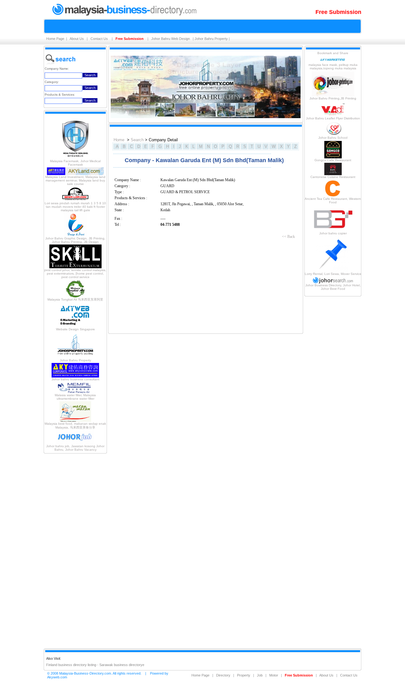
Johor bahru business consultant (75, 379)
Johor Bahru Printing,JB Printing (332, 98)
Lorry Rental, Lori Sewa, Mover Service (333, 274)
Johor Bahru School (332, 137)
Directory (223, 675)
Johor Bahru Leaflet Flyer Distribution (333, 118)
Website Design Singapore (75, 329)
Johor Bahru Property (211, 39)
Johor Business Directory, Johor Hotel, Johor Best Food (333, 286)
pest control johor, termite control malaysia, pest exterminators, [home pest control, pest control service (75, 273)
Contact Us (99, 39)
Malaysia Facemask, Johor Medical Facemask (75, 162)
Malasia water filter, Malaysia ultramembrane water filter (75, 396)
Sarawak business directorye (121, 665)
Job (260, 675)
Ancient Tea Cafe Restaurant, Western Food (333, 200)
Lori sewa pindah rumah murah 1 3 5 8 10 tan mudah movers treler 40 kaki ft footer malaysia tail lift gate (75, 206)
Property (243, 675)
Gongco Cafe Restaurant (333, 160)
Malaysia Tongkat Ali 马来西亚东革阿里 (75, 299)
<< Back (288, 236)
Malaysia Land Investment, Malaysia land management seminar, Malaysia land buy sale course (75, 180)
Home (119, 139)
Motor (273, 675)
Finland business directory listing (71, 665)
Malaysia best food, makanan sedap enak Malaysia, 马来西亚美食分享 (75, 425)
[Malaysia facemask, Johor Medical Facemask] (75, 158)
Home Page (55, 39)
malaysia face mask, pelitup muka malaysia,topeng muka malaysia (333, 66)
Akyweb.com (57, 677)
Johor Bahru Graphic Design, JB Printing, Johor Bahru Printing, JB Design (75, 240)
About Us (77, 39)
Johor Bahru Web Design (171, 39)
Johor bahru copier (333, 233)
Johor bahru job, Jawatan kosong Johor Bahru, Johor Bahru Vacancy (75, 447)
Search (137, 139)
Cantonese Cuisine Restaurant (332, 177)
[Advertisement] (75, 550)
